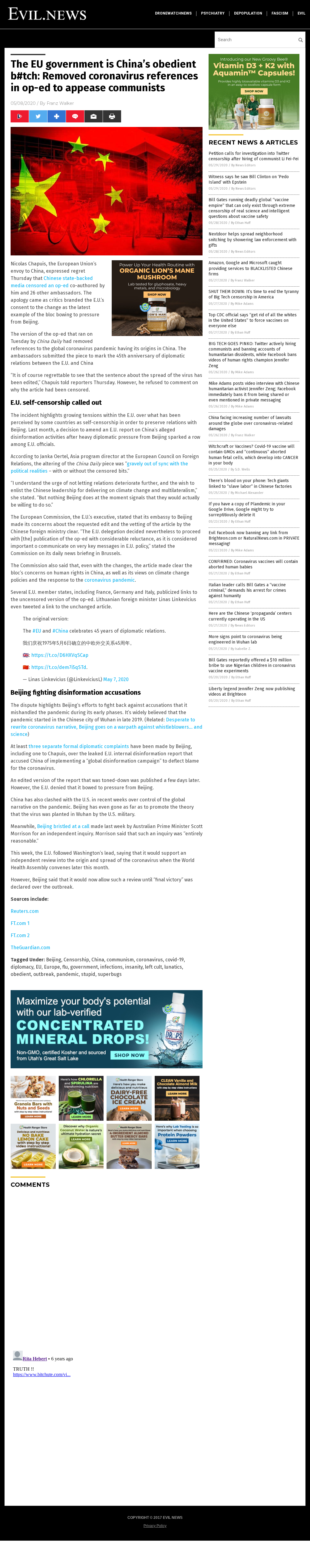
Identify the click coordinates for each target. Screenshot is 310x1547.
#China (60, 631)
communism (120, 960)
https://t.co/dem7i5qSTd (58, 667)
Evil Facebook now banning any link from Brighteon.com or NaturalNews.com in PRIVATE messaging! (254, 538)
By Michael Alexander (247, 493)
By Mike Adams (242, 304)
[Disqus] (107, 1269)
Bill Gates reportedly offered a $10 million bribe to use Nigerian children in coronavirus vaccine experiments (252, 665)
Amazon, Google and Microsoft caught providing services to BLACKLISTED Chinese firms (250, 268)
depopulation (248, 13)
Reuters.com (25, 911)
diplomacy (22, 967)
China (97, 960)
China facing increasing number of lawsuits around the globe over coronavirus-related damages (250, 423)
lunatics (173, 967)
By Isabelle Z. (241, 649)
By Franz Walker (243, 280)
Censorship (76, 960)
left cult (153, 967)
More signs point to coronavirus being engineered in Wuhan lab (245, 639)
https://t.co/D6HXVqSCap (59, 655)
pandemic (67, 974)
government (84, 967)
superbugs (110, 974)
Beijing (53, 960)
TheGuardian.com (30, 947)
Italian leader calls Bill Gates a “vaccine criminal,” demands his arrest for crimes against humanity (247, 590)
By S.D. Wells (240, 469)
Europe (52, 967)
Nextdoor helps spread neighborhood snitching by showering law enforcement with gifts (252, 239)
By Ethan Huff (240, 223)
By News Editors (243, 165)
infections (111, 967)
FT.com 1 (20, 923)
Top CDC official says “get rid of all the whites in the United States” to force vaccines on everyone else (253, 320)
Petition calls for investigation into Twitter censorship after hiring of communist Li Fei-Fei (253, 156)
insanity (134, 967)
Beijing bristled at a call (63, 826)
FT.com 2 (20, 935)
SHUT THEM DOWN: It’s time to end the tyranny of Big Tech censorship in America (254, 294)
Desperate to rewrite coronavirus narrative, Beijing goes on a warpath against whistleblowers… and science (107, 727)
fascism (280, 13)
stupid (88, 974)
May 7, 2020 (116, 679)
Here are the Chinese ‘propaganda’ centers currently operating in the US (250, 616)
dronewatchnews (173, 13)
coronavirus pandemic (109, 580)
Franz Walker (60, 103)
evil (301, 13)
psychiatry (213, 13)
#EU (36, 631)
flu (65, 967)
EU (38, 967)
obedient (21, 974)
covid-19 (174, 960)
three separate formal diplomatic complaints (78, 746)
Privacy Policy (155, 1526)
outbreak (43, 974)
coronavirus (149, 960)
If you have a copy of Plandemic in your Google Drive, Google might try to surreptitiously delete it (247, 509)
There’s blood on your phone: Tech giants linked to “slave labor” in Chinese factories (250, 483)
